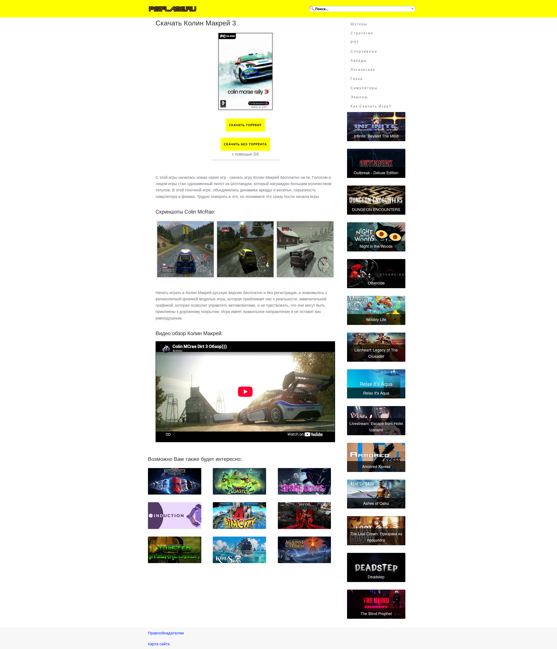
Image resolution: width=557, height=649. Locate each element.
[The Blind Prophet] (376, 604)
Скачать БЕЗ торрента (245, 144)
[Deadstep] (376, 567)
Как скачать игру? (371, 106)
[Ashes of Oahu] (376, 494)
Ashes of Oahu (376, 503)
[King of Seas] (239, 550)
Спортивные (364, 51)
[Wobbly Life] (376, 310)
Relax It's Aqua (376, 393)
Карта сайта (159, 643)
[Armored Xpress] (376, 457)
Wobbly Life (376, 319)
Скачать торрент (245, 125)
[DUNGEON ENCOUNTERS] (376, 200)
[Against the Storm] (304, 550)
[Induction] (174, 515)
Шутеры (359, 24)
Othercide (376, 283)
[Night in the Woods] (376, 236)
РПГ (355, 42)
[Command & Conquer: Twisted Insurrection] (174, 550)
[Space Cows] (304, 481)
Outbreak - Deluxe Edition (376, 172)
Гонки (357, 79)
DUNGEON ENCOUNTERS (376, 209)
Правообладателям (166, 633)
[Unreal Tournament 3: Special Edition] (304, 515)
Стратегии (362, 33)
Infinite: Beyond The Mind (376, 136)
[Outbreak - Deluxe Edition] (376, 163)
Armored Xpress (376, 466)
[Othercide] (376, 273)
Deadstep (376, 576)
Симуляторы (364, 88)
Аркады (359, 60)
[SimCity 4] (239, 515)
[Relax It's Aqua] (376, 383)
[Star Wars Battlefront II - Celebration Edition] (174, 481)
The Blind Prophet (376, 613)
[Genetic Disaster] (239, 481)
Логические (363, 70)
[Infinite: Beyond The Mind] (376, 126)
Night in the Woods (376, 246)
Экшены (359, 97)
